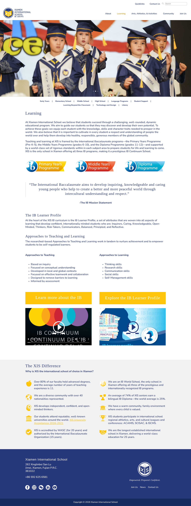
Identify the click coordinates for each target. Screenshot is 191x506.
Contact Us (155, 4)
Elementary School (63, 101)
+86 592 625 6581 (36, 477)
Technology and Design (106, 105)
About (108, 14)
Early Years (44, 101)
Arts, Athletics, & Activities (144, 14)
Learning (121, 14)
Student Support (141, 101)
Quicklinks (140, 4)
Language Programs (119, 101)
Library (125, 105)
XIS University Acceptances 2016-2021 (60, 421)
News (143, 487)
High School (100, 101)
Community (168, 14)
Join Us (183, 14)
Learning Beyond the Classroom (76, 105)
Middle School (83, 101)
